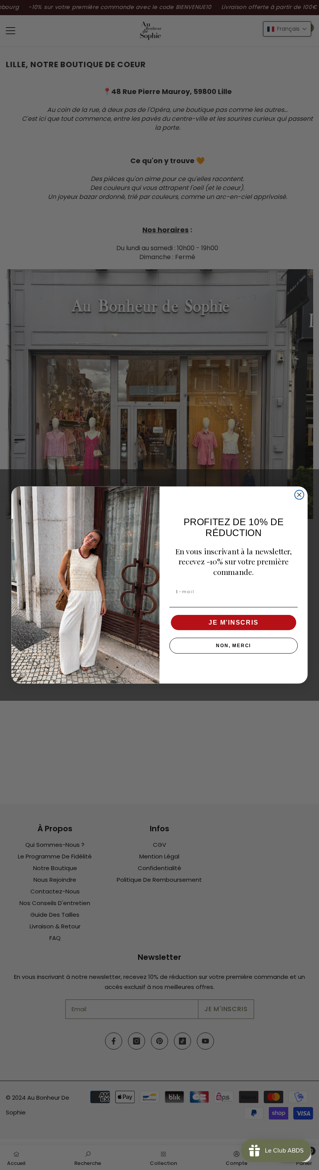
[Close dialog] (299, 494)
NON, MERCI (233, 645)
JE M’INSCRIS (233, 622)
